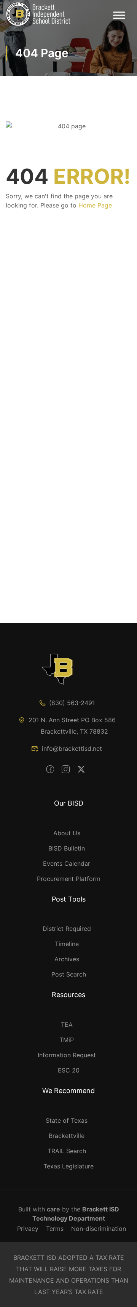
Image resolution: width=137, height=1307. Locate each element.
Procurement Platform (68, 879)
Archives (66, 959)
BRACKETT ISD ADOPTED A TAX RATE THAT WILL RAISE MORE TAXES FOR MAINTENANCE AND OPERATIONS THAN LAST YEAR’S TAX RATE (68, 1275)
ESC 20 (69, 1070)
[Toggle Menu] (119, 15)
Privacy (27, 1228)
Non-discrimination (98, 1228)
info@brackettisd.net (72, 748)
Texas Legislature (68, 1166)
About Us (66, 833)
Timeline (67, 944)
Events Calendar (66, 863)
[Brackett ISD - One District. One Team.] (38, 14)
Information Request (67, 1055)
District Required (67, 928)
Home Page (95, 205)
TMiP (66, 1040)
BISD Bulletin (66, 848)
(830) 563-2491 (72, 703)
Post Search (68, 974)
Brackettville (66, 1135)
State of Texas (67, 1120)
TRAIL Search (67, 1151)
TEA (67, 1024)
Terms (55, 1228)
